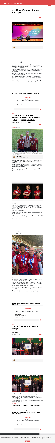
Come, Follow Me (19, 5)
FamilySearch (36, 50)
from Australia (29, 178)
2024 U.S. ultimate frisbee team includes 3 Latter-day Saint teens (24, 300)
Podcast (29, 5)
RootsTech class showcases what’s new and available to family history (25, 91)
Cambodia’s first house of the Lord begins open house (22, 410)
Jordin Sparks (23, 83)
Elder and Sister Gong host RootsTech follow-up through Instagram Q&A (25, 93)
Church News (9, 0)
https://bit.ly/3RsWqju (35, 73)
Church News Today (18, 103)
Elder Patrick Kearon (15, 396)
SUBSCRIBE (50, 0)
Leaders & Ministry (25, 5)
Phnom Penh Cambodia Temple (35, 364)
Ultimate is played (15, 172)
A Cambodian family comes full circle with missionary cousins (23, 407)
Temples (15, 5)
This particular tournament (16, 176)
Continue (27, 441)
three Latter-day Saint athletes (25, 177)
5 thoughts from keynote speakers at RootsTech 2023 (22, 88)
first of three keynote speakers (32, 83)
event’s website (19, 53)
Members (13, 113)
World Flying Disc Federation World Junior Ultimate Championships (23, 161)
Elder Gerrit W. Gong (21, 365)
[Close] (54, 436)
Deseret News (5, 0)
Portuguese (18, 127)
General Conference (10, 5)
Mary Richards (19, 156)
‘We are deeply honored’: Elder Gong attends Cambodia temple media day (26, 405)
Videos (32, 5)
